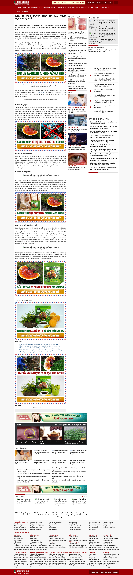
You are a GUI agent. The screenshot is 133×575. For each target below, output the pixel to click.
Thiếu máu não (108, 536)
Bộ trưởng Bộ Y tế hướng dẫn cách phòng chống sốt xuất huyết (33, 470)
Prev (18, 432)
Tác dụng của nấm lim (95, 545)
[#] (21, 3)
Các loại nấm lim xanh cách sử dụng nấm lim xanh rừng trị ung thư (103, 159)
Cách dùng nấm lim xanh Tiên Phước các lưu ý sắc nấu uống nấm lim (103, 168)
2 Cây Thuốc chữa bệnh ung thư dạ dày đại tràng (73, 442)
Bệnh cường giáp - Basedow (77, 545)
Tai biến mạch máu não (110, 538)
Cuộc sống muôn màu (110, 556)
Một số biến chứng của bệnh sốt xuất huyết (104, 106)
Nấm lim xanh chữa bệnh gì (57, 557)
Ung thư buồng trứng (55, 522)
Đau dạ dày (33, 538)
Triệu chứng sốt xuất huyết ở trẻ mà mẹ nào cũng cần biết (68, 481)
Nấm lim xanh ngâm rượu (111, 549)
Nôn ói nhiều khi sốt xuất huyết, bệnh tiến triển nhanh (22, 462)
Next (84, 432)
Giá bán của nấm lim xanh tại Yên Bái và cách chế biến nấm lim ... (103, 131)
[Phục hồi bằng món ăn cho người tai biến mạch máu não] (78, 505)
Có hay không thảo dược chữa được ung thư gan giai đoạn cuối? (77, 58)
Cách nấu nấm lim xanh (96, 549)
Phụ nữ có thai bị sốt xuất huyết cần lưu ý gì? (104, 90)
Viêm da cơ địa (73, 536)
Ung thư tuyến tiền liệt (37, 526)
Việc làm (115, 572)
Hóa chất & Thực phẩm (76, 559)
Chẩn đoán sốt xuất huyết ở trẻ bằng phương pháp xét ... (104, 74)
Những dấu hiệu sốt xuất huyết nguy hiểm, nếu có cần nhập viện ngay (69, 472)
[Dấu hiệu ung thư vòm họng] (28, 433)
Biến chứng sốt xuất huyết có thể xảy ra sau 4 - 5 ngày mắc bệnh (68, 469)
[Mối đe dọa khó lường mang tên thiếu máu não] (42, 505)
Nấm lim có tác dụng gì (96, 547)
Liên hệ (109, 2)
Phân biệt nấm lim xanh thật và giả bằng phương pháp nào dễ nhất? (77, 51)
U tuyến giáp (73, 543)
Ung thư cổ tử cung (36, 524)
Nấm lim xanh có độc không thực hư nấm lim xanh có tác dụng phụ (104, 145)
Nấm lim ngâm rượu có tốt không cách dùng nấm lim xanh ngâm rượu (76, 70)
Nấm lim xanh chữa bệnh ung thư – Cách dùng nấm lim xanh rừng (39, 346)
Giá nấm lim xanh (94, 542)
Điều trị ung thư (18, 526)
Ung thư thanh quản (75, 529)
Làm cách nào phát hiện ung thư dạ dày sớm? (77, 130)
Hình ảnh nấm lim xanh (96, 563)
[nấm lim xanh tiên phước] (40, 207)
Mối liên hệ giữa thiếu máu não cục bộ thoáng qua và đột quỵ (60, 515)
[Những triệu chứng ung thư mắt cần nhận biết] (77, 159)
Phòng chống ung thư (110, 557)
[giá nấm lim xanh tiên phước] (40, 278)
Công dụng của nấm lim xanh (78, 540)
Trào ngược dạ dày (36, 542)
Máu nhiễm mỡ (108, 540)
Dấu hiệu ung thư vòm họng (26, 442)
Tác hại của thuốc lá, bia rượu (78, 556)
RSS (97, 572)
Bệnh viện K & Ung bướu (21, 557)
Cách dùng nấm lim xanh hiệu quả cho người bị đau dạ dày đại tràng (103, 150)
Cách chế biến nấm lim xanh (39, 561)
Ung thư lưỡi (52, 527)
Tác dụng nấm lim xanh (110, 547)
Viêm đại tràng (34, 540)
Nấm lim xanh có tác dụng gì (39, 559)
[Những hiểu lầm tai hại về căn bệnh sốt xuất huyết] (78, 455)
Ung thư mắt (72, 165)
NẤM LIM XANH (22, 11)
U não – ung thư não (75, 526)
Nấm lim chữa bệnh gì (110, 563)
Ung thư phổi (73, 524)
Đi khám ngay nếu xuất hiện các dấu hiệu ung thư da (77, 75)
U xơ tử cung (53, 536)
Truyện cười (92, 554)
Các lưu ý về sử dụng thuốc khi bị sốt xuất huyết (104, 95)
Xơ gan (16, 544)
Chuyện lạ (92, 557)
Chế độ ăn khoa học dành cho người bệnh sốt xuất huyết (104, 101)
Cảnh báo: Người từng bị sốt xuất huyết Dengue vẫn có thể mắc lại (33, 481)
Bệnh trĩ (32, 536)
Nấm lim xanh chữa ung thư (38, 549)
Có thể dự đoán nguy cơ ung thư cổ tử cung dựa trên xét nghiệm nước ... (107, 28)
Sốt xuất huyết (107, 542)
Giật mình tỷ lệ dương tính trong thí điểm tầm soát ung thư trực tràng (40, 350)
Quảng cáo (100, 2)
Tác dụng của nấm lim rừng (38, 563)
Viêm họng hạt (93, 538)
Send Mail (62, 22)
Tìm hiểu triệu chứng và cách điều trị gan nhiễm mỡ (77, 64)
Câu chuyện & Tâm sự (37, 554)
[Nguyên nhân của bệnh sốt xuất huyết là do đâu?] (42, 455)
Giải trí (67, 424)
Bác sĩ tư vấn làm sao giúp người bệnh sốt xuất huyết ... (105, 69)
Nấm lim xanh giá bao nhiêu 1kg (38, 566)
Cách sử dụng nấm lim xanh (39, 547)
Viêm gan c (17, 542)
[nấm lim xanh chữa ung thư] (40, 379)
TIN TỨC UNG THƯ (23, 7)
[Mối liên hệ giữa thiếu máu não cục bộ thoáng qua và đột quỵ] (60, 505)
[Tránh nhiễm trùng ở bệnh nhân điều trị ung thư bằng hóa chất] (77, 100)
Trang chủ (15, 7)
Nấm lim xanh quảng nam (77, 561)
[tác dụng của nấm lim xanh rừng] (40, 68)
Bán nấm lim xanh (94, 544)
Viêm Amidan (93, 536)
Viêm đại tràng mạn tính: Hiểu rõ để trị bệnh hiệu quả (77, 33)
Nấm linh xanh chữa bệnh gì (57, 561)
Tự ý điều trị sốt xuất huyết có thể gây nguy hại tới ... (104, 85)
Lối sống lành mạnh (75, 557)
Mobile (93, 572)
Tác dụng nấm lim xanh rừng (57, 547)
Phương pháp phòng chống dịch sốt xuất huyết (59, 462)
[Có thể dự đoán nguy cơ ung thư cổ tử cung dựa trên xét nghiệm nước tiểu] (93, 28)
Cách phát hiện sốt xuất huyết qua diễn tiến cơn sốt (68, 477)
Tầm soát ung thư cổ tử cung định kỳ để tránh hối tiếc (107, 41)
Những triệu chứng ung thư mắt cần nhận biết (77, 168)
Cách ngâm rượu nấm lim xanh (78, 565)
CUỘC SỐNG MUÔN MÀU (66, 7)
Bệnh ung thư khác (109, 527)
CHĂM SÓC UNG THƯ (50, 7)
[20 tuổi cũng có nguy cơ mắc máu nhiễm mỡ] (23, 505)
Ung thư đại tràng (74, 527)
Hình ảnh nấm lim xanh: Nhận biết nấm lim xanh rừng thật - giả (38, 344)
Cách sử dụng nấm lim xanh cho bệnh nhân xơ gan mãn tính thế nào (102, 136)
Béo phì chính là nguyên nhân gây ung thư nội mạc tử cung (107, 34)
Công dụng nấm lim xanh (21, 547)
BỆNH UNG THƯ (36, 7)
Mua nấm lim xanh (109, 544)
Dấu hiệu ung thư (19, 524)
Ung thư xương (108, 522)
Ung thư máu (53, 524)
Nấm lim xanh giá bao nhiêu (57, 540)
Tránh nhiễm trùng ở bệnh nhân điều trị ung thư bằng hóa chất (77, 111)
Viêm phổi (52, 543)
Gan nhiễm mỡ (18, 538)
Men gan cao (18, 540)
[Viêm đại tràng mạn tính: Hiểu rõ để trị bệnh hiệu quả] (77, 24)
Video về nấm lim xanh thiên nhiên (49, 442)
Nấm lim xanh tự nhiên (110, 545)
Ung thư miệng (93, 526)
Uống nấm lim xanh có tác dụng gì (110, 566)
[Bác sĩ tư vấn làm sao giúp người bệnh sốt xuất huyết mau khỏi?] (103, 58)
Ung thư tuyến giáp (94, 522)
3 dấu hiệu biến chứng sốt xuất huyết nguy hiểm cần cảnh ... (104, 79)
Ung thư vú (52, 526)
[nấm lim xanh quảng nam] (40, 136)
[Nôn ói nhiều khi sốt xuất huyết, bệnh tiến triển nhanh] (23, 455)
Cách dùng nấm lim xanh (21, 545)
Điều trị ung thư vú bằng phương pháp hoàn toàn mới (77, 87)
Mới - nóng (59, 424)
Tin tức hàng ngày (77, 2)
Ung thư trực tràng (94, 524)
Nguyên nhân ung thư (20, 529)
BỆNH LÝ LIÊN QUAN (102, 7)
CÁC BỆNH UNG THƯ (22, 522)
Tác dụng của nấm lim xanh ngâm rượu (20, 562)
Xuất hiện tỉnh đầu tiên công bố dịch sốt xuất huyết (32, 477)
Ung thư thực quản (36, 527)
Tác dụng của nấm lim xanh (38, 545)
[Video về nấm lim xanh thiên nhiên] (51, 433)
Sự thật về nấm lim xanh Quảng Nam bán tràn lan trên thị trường (77, 38)
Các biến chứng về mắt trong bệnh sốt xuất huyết (33, 473)
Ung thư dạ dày (73, 127)
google (65, 22)
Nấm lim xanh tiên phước (77, 563)
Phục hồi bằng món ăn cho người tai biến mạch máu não (78, 515)
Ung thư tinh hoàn (35, 529)
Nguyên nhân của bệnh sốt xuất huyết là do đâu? (41, 462)
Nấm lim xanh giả (94, 559)
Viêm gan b (17, 536)
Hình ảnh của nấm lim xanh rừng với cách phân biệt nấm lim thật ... (102, 141)
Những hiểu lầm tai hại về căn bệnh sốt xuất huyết (77, 462)
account (116, 2)
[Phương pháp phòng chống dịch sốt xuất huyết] (60, 455)
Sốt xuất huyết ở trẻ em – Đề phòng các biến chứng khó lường (77, 45)
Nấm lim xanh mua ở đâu (111, 561)
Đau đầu (91, 540)
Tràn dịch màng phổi (55, 545)
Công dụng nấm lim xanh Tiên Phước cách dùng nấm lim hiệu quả (102, 163)
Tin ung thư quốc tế (20, 556)
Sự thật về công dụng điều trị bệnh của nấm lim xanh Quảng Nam (76, 81)
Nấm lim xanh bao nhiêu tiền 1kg (59, 559)
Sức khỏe (82, 424)
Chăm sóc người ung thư (76, 107)
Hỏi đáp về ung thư (19, 527)
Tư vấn (74, 424)
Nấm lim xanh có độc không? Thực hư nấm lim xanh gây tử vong (39, 348)
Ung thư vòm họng (36, 522)
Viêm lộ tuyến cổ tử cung (56, 538)
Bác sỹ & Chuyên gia (20, 559)
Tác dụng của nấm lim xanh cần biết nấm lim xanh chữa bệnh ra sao (103, 127)
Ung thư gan (73, 522)
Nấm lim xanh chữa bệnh (21, 549)
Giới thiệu (91, 2)
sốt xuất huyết (40, 92)
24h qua (56, 2)
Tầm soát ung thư (74, 554)
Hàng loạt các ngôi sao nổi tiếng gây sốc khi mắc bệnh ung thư (77, 149)
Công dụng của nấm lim (96, 565)
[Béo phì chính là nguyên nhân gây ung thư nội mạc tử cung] (93, 35)
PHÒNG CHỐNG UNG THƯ (84, 7)
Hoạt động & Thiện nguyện (38, 557)
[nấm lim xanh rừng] (40, 321)
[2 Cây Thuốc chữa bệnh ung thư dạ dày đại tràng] (75, 433)
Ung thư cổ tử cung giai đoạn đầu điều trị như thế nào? (107, 22)
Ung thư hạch (53, 529)
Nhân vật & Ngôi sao (75, 145)
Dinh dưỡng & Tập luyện (56, 556)
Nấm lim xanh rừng (36, 544)
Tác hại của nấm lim (95, 561)
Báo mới (64, 2)
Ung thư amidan (94, 527)
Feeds (101, 572)
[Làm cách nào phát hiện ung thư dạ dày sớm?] (77, 120)
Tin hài (91, 556)
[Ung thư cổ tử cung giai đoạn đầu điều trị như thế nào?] (93, 22)
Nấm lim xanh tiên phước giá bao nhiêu (59, 566)
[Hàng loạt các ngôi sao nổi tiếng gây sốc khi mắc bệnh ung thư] (77, 139)
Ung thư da (92, 529)
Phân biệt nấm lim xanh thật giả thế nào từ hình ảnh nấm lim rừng (103, 154)
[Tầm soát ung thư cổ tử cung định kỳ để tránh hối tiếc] (93, 41)
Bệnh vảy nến (73, 538)
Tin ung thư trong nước (21, 554)
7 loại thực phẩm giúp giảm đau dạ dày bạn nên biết (35, 352)
